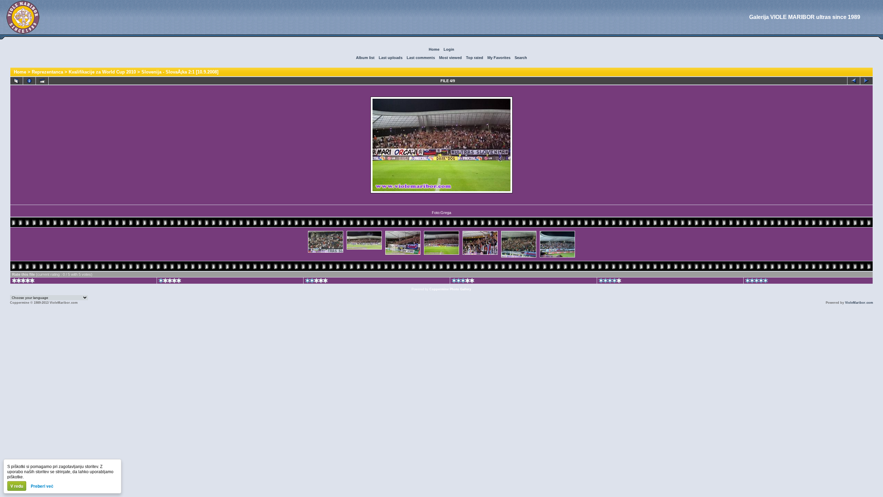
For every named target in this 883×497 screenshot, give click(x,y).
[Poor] (170, 282)
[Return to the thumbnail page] (16, 81)
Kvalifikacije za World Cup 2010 (102, 72)
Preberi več (42, 486)
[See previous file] (853, 81)
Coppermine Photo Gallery (450, 289)
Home (434, 49)
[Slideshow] (42, 81)
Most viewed (450, 58)
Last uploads (391, 58)
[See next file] (866, 81)
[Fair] (316, 282)
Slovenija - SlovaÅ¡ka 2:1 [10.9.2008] (179, 72)
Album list (365, 58)
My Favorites (498, 58)
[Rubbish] (23, 282)
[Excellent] (610, 282)
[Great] (756, 282)
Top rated (474, 58)
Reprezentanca (47, 72)
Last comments (421, 58)
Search (521, 58)
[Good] (463, 282)
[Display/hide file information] (29, 81)
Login (449, 49)
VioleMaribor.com (859, 302)
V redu (16, 486)
